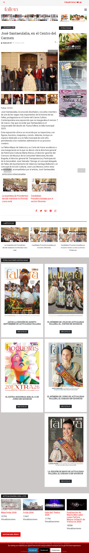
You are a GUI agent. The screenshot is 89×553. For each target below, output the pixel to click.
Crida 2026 (28, 512)
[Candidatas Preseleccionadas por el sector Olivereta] (44, 185)
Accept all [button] (33, 550)
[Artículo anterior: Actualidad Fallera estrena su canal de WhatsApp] (8, 170)
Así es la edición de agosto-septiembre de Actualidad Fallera (22, 323)
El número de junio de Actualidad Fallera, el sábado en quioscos (65, 397)
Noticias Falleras (9, 27)
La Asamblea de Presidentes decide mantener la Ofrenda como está (15, 199)
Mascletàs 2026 (9, 512)
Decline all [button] (44, 550)
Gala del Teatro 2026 (52, 513)
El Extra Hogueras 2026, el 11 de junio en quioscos (22, 398)
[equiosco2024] (29, 17)
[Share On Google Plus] (46, 211)
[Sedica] (73, 103)
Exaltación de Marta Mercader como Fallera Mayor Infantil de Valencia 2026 (76, 517)
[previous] (5, 68)
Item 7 (32, 88)
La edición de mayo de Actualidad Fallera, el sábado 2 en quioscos (66, 472)
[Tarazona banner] (73, 18)
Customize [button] (56, 550)
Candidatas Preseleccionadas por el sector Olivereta (42, 199)
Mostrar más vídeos (11, 534)
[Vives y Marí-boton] (73, 47)
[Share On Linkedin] (50, 211)
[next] (54, 68)
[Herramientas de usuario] (56, 42)
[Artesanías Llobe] (73, 75)
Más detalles (22, 331)
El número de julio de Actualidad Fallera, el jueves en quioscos (65, 323)
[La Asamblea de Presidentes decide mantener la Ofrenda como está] (15, 185)
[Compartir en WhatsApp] (55, 211)
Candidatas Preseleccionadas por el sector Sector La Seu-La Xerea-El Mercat (73, 247)
